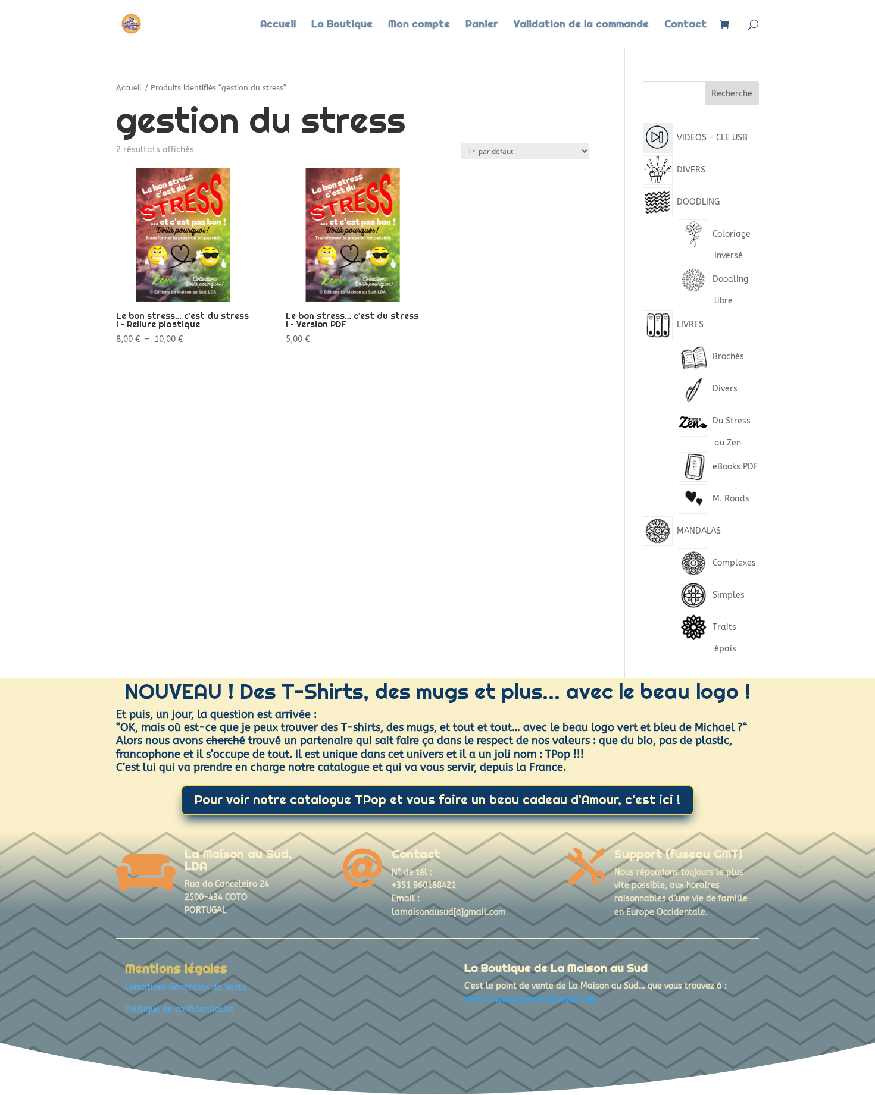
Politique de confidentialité (179, 1009)
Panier (481, 25)
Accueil (278, 25)
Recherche (731, 94)
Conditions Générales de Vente (186, 987)
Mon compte (419, 25)
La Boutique (342, 25)
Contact (685, 25)
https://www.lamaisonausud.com (531, 999)
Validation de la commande (581, 25)
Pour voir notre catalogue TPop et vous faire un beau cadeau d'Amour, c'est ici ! (437, 800)
